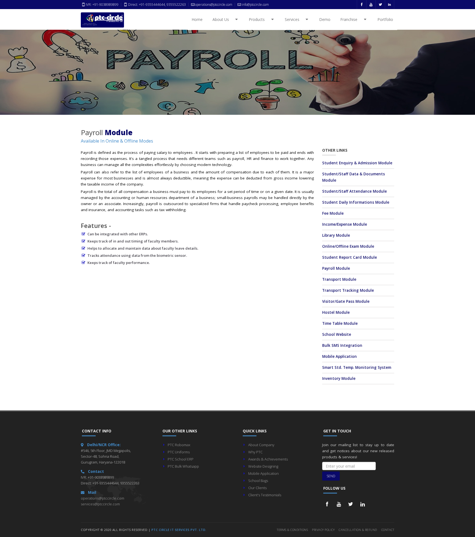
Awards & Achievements (268, 459)
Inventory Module (338, 378)
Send (331, 476)
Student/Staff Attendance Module (354, 191)
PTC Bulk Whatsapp (183, 466)
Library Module (336, 235)
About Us (223, 19)
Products (260, 19)
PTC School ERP (181, 459)
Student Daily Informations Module (355, 202)
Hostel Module (336, 312)
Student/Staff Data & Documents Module (353, 177)
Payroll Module (336, 268)
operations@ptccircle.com (102, 498)
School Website (336, 334)
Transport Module (339, 279)
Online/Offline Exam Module (348, 246)
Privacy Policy (323, 530)
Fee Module (333, 213)
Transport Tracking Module (348, 290)
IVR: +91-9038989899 (102, 4)
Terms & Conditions (292, 530)
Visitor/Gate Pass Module (345, 301)
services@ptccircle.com (100, 503)
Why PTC (255, 451)
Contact (387, 530)
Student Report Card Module (349, 257)
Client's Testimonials (264, 494)
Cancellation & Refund (358, 530)
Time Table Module (340, 323)
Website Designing (263, 466)
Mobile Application (339, 356)
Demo (324, 19)
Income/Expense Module (344, 224)
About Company (261, 444)
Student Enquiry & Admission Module (357, 162)
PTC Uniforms (179, 451)
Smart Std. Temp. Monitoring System (356, 367)
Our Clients (257, 487)
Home (197, 19)
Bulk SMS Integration (342, 345)
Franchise (351, 19)
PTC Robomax (179, 444)
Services (295, 19)
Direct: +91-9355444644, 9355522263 (157, 4)
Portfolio (385, 19)
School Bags (258, 480)
